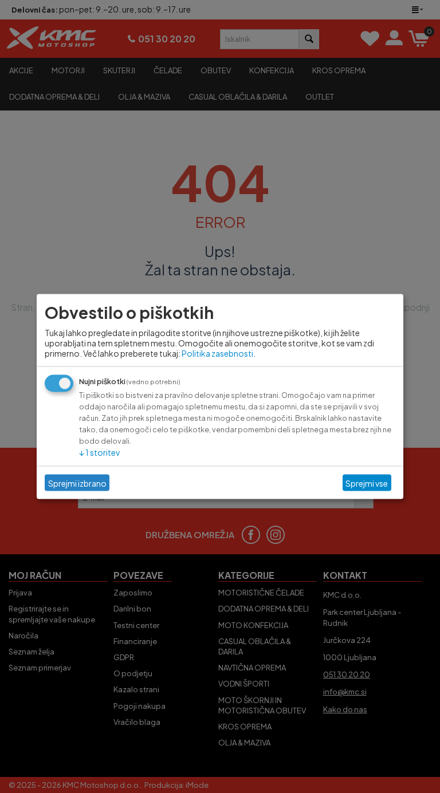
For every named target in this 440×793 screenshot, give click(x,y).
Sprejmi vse (366, 483)
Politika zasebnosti (217, 353)
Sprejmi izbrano (77, 483)
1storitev (99, 452)
